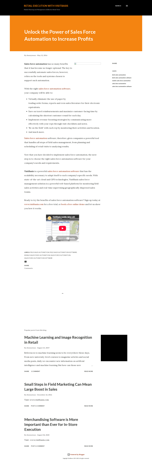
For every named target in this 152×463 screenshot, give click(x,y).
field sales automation (119, 75)
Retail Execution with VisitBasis (46, 5)
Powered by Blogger (77, 454)
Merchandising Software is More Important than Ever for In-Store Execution (51, 424)
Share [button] (114, 63)
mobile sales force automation (121, 80)
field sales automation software (121, 78)
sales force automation (119, 83)
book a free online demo (73, 204)
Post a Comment (38, 406)
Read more (88, 371)
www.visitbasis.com (33, 204)
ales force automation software (63, 171)
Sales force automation (35, 138)
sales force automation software (54, 88)
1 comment (35, 371)
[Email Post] (25, 262)
